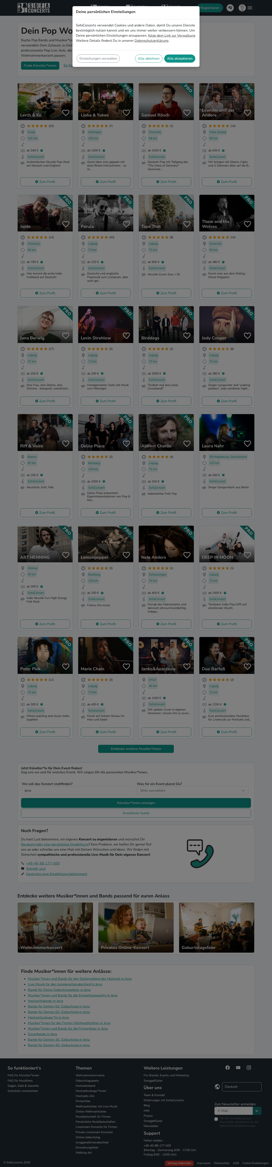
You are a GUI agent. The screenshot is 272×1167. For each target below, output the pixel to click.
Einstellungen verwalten (98, 58)
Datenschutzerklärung (151, 40)
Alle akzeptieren (180, 58)
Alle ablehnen (149, 58)
